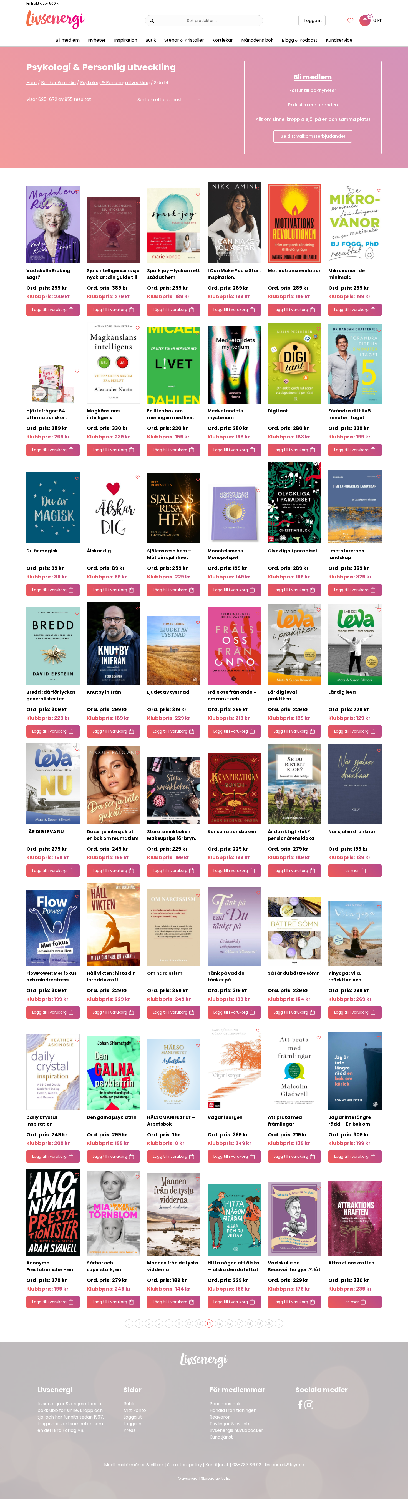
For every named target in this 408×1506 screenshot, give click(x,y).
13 (199, 1323)
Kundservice (339, 40)
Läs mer (351, 870)
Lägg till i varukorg (49, 309)
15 (219, 1323)
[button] (77, 191)
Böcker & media (58, 82)
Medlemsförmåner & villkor (133, 1465)
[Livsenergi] (55, 27)
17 (239, 1323)
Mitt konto (135, 1410)
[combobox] (204, 20)
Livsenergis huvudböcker (236, 1430)
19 (259, 1323)
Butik (129, 1403)
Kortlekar (222, 40)
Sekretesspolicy (184, 1465)
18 (249, 1323)
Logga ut (133, 1417)
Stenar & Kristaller (184, 40)
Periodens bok (225, 1403)
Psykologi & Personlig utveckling (115, 82)
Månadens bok (257, 40)
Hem (31, 82)
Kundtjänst (221, 1437)
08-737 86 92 (246, 1465)
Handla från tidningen (233, 1410)
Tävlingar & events (230, 1423)
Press (129, 1430)
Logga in (313, 20)
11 (179, 1323)
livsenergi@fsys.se (284, 1465)
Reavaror (220, 1417)
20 (269, 1323)
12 (189, 1323)
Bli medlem (68, 40)
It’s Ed (225, 1478)
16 (229, 1323)
